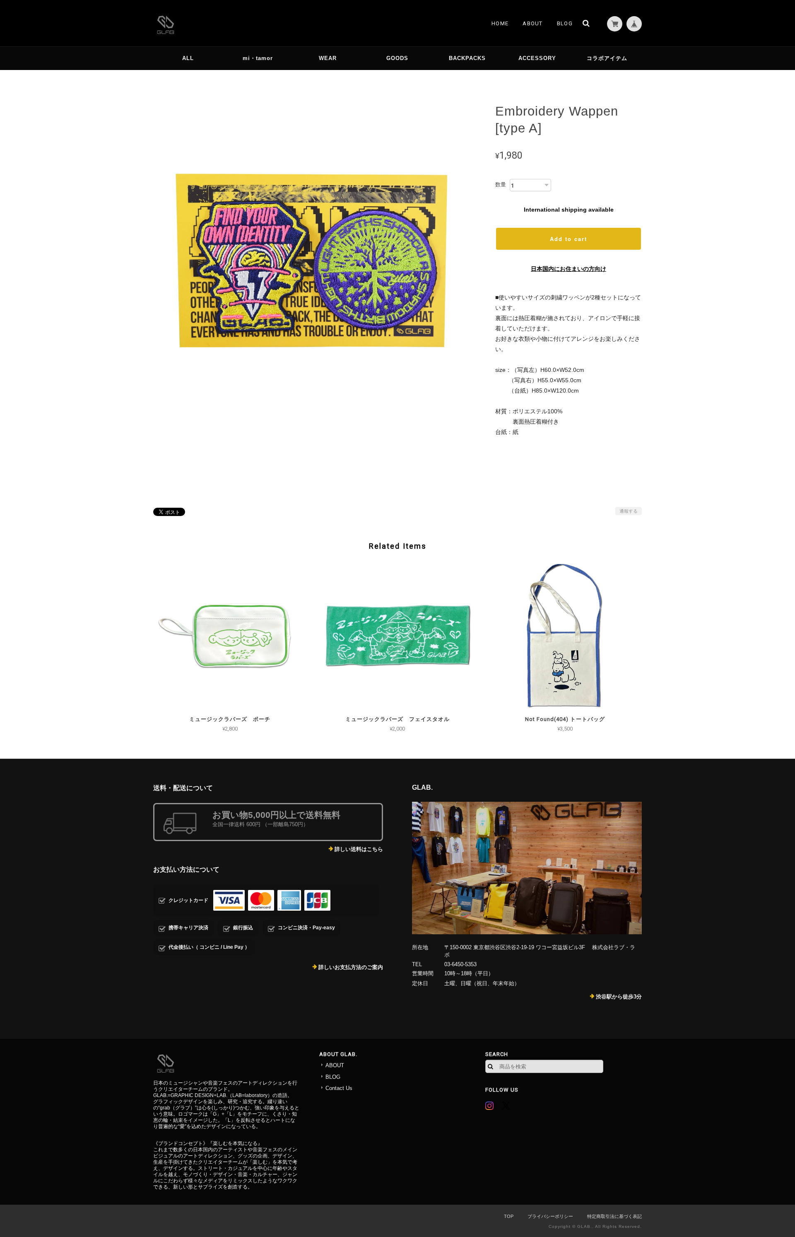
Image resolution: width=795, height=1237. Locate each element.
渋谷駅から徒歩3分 (619, 996)
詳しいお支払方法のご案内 (350, 967)
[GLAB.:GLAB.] (527, 868)
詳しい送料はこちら (359, 849)
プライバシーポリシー (550, 1216)
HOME (499, 23)
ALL (188, 58)
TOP (508, 1216)
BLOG (565, 23)
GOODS (397, 58)
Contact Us (338, 1088)
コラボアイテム (607, 58)
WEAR (328, 58)
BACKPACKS (467, 58)
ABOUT (533, 23)
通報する (628, 511)
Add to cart (568, 239)
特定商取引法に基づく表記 (614, 1216)
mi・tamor (258, 58)
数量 (500, 184)
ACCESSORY (537, 58)
